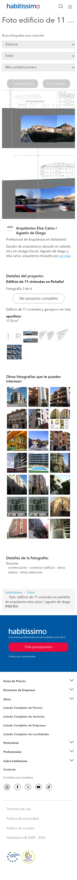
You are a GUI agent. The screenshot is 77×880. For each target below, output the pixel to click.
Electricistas (10, 724)
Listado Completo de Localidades (26, 734)
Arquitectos (10, 732)
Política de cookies (20, 828)
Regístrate (9, 752)
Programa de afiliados (17, 774)
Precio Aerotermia (15, 690)
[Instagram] (7, 787)
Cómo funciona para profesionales (26, 757)
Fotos (6, 712)
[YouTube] (38, 787)
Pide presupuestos (38, 873)
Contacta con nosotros (18, 777)
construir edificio (42, 568)
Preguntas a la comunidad (20, 708)
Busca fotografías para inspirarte (23, 35)
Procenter (9, 716)
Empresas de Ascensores (19, 695)
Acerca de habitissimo (17, 766)
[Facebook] (17, 787)
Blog (6, 704)
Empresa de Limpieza (17, 699)
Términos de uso (19, 809)
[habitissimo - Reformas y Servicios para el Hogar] (18, 7)
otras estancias (31, 572)
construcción (17, 568)
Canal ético (10, 770)
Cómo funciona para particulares (24, 747)
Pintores (8, 720)
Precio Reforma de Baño (19, 686)
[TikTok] (49, 787)
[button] (38, 681)
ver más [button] (65, 256)
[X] (28, 787)
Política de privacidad (23, 819)
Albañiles (9, 728)
